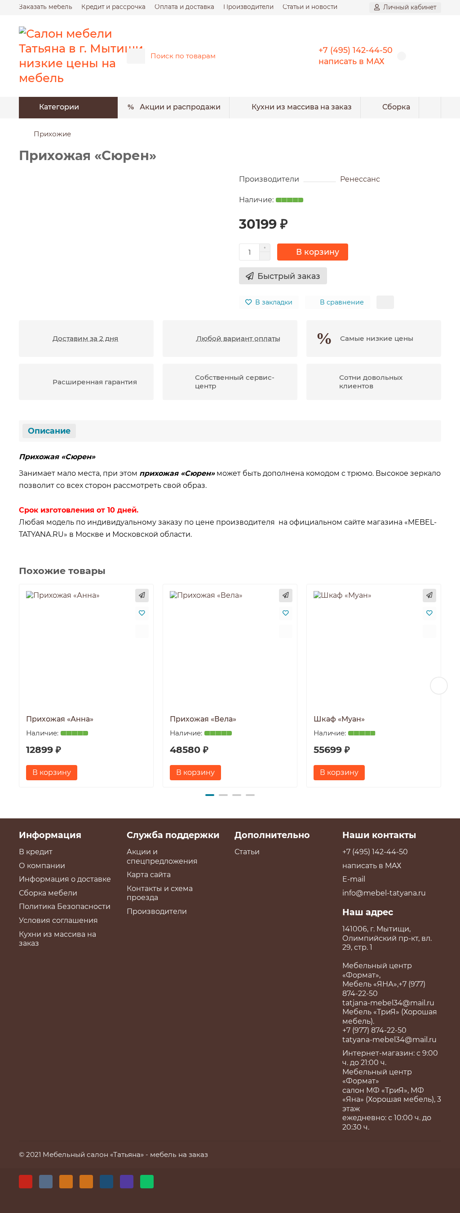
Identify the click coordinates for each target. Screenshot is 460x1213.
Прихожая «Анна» (59, 719)
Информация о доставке (65, 879)
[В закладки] (142, 613)
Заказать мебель (45, 6)
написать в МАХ (351, 61)
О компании (42, 865)
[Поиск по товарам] (276, 56)
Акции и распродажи (180, 107)
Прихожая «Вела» (203, 719)
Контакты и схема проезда (160, 893)
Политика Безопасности (65, 906)
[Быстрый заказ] (142, 595)
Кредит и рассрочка (113, 6)
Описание (49, 430)
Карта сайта (149, 874)
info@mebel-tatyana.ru (384, 893)
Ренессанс (360, 179)
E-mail (353, 879)
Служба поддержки (173, 835)
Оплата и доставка (184, 6)
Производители (248, 6)
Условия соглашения (58, 920)
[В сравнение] (142, 631)
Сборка (396, 107)
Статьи (247, 852)
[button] (21, 686)
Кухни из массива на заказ (302, 107)
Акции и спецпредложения (162, 856)
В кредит (36, 852)
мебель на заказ (179, 1154)
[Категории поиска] (136, 56)
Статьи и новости (310, 6)
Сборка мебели (48, 893)
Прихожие (52, 134)
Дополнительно (272, 835)
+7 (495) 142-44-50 (355, 50)
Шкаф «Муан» (339, 719)
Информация (50, 835)
